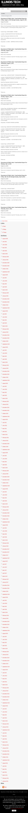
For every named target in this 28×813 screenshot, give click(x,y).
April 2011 (4, 772)
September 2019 (6, 485)
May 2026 (4, 247)
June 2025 (4, 280)
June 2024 (4, 317)
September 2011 (5, 760)
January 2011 (5, 781)
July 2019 (4, 491)
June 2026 (4, 244)
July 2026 (4, 241)
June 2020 (4, 458)
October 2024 (5, 305)
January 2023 (5, 368)
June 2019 (4, 494)
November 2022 (5, 374)
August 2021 (5, 419)
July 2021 (4, 422)
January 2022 (5, 404)
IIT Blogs (4, 229)
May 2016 (4, 606)
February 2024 (5, 329)
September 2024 (6, 308)
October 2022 (5, 377)
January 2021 (5, 440)
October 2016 (5, 591)
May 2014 (4, 678)
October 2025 (5, 268)
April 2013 (4, 718)
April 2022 (4, 395)
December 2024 (5, 298)
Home (3, 8)
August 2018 (5, 525)
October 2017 (5, 555)
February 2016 (5, 615)
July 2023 (4, 350)
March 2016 (5, 612)
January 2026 (5, 259)
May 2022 (4, 392)
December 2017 (5, 549)
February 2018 (5, 543)
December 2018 (5, 513)
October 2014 (5, 663)
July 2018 (4, 528)
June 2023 (4, 353)
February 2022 (5, 401)
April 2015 (4, 645)
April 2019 (4, 500)
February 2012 (5, 745)
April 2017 (4, 573)
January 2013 (5, 727)
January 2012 (5, 748)
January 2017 (5, 582)
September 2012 (6, 730)
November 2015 (5, 624)
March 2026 (5, 253)
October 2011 (5, 757)
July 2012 (4, 733)
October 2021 (5, 413)
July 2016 (4, 600)
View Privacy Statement (17, 808)
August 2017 (5, 561)
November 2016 (5, 588)
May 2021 (4, 428)
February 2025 (5, 292)
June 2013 (4, 711)
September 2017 (6, 558)
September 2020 (6, 449)
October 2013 (5, 699)
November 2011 (5, 754)
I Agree (14, 810)
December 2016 (5, 585)
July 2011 (4, 766)
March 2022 (5, 398)
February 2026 (5, 256)
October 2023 (5, 341)
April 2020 (4, 464)
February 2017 (5, 579)
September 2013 (6, 702)
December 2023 (5, 335)
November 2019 (5, 479)
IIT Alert (4, 226)
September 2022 (6, 380)
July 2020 (4, 455)
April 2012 (4, 739)
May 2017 (4, 570)
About (8, 8)
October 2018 (5, 519)
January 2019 (5, 510)
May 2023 (4, 356)
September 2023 (6, 344)
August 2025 (5, 274)
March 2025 (5, 289)
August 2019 (5, 488)
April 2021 (4, 431)
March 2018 (5, 540)
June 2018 (4, 531)
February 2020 (5, 470)
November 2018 (5, 515)
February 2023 (5, 365)
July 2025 (4, 277)
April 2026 (4, 250)
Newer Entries (4, 220)
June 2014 (4, 675)
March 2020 (5, 467)
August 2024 (5, 311)
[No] (26, 805)
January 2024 (5, 332)
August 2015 (5, 633)
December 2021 (5, 407)
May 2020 (4, 461)
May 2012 (4, 736)
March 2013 (5, 720)
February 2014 (5, 687)
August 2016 (5, 597)
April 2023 (4, 359)
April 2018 (4, 537)
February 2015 (5, 651)
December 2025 (5, 262)
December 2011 (5, 751)
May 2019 (4, 497)
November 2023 (5, 338)
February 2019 (5, 506)
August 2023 (5, 347)
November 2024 (5, 302)
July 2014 (4, 672)
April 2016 (4, 609)
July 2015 (4, 636)
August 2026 (5, 238)
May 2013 (4, 714)
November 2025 (5, 265)
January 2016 (5, 618)
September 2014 (6, 666)
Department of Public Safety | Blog (13, 5)
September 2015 (6, 630)
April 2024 (4, 323)
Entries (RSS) (18, 791)
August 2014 (5, 669)
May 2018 (4, 534)
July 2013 (4, 708)
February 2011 (5, 778)
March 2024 (5, 326)
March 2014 (5, 684)
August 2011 (5, 763)
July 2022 (4, 386)
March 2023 (5, 362)
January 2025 (5, 296)
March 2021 (5, 434)
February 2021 (5, 437)
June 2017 (4, 567)
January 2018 (5, 546)
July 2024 (4, 314)
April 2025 (4, 286)
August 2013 (5, 705)
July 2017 (4, 564)
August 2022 (5, 383)
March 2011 (4, 775)
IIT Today (4, 232)
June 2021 (4, 425)
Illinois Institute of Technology (12, 2)
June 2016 (4, 603)
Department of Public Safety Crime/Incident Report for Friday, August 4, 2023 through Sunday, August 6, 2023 (14, 19)
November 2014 (5, 660)
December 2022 (5, 371)
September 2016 (6, 594)
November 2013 (5, 696)
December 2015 (5, 621)
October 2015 (5, 627)
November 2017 (5, 552)
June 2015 (4, 639)
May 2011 (4, 769)
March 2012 (5, 742)
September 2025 (6, 271)
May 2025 (4, 283)
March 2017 (5, 576)
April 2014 (4, 681)
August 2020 (5, 452)
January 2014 (5, 690)
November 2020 (5, 443)
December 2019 (5, 476)
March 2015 (5, 648)
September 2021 (6, 416)
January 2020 (5, 473)
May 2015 (4, 642)
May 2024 (4, 320)
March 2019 (5, 503)
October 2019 (5, 482)
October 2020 (5, 446)
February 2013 (5, 723)
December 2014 (5, 657)
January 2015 (5, 654)
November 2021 (5, 410)
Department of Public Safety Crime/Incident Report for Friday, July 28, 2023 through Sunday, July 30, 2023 (14, 176)
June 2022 (4, 389)
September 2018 (6, 522)
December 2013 (5, 693)
